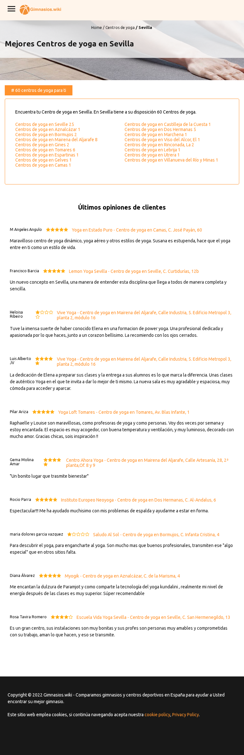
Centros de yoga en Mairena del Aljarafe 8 (56, 139)
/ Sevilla (144, 27)
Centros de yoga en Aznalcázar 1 (47, 129)
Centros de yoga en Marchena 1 (156, 134)
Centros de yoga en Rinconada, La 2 (159, 144)
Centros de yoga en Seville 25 (44, 124)
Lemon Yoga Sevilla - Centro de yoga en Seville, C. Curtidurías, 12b (134, 271)
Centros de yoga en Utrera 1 (152, 154)
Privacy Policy (185, 714)
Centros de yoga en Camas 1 (43, 165)
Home (96, 27)
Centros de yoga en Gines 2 (42, 144)
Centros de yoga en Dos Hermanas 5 (160, 129)
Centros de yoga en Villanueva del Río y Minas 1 (171, 160)
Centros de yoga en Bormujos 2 (46, 134)
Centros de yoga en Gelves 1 (43, 160)
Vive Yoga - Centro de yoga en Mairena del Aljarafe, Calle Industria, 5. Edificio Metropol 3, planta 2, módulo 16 (144, 315)
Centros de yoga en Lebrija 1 (152, 149)
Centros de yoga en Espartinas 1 (47, 154)
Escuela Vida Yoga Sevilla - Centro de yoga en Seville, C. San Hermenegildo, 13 (153, 617)
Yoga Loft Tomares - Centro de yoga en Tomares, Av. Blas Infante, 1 (124, 412)
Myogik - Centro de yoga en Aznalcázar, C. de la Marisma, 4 (122, 575)
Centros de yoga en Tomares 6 (45, 149)
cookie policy (157, 714)
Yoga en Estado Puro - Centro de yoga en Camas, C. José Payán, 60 (137, 229)
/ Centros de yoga (119, 27)
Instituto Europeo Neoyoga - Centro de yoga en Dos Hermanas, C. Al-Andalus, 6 (138, 499)
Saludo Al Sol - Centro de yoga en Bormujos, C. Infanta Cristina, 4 (156, 534)
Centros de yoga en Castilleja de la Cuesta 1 (168, 124)
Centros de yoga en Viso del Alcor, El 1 (162, 139)
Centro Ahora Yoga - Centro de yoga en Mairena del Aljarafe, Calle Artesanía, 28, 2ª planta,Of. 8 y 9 (147, 463)
